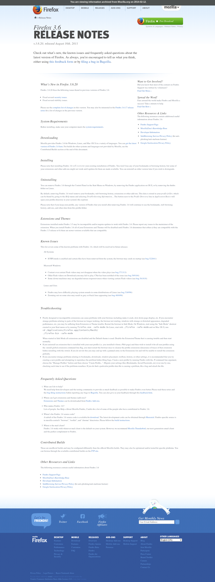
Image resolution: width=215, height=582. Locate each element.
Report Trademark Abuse (65, 573)
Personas (109, 547)
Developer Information (150, 132)
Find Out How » (144, 106)
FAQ (73, 550)
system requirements (94, 126)
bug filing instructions (56, 392)
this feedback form (61, 61)
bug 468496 (117, 295)
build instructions (122, 420)
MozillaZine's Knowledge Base (154, 128)
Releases (100, 7)
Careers (144, 560)
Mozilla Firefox (45, 9)
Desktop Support (130, 540)
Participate (145, 550)
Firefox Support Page (149, 124)
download (94, 417)
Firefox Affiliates (102, 523)
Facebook (82, 521)
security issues (60, 97)
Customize (58, 543)
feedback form (146, 392)
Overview (93, 540)
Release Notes (170, 26)
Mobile (85, 7)
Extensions (48, 400)
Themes (60, 400)
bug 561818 (141, 278)
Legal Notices (48, 573)
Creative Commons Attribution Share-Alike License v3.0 (51, 579)
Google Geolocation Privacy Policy (156, 142)
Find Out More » (144, 90)
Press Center (146, 554)
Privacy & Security (58, 555)
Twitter (63, 521)
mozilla (171, 7)
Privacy (180, 26)
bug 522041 (150, 258)
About (146, 7)
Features (57, 540)
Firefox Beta (94, 547)
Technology (59, 550)
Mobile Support (130, 543)
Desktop (70, 7)
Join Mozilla (146, 547)
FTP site (94, 450)
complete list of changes (63, 107)
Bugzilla (94, 392)
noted (50, 576)
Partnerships (146, 563)
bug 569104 (133, 275)
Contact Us (145, 567)
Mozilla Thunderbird (137, 428)
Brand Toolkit (147, 557)
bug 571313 (120, 272)
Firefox (40, 539)
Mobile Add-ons (113, 543)
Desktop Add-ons (113, 540)
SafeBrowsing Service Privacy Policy (156, 136)
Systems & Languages (154, 26)
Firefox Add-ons (92, 400)
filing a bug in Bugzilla (96, 61)
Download (75, 540)
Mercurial (150, 417)
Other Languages (169, 536)
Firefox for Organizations (95, 555)
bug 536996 (126, 292)
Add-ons (115, 7)
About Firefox (146, 543)
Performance (59, 547)
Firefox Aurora (95, 543)
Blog (143, 540)
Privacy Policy (35, 573)
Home (35, 18)
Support (131, 7)
